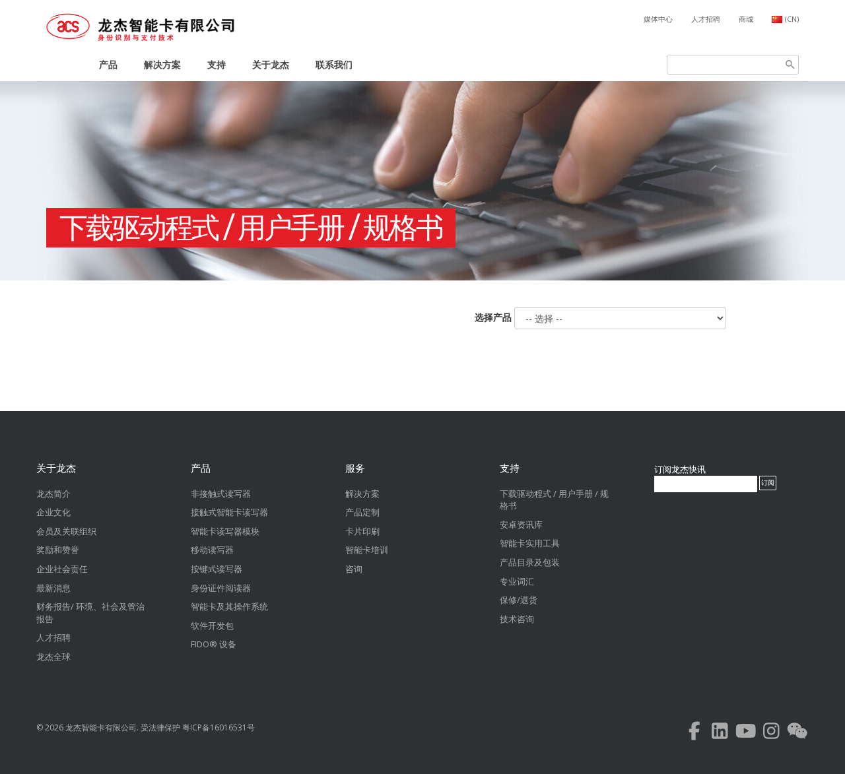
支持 (216, 64)
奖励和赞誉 (57, 550)
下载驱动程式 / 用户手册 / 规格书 (250, 227)
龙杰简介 (53, 494)
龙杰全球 (53, 656)
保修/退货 (518, 600)
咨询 (353, 569)
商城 (746, 19)
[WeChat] (797, 734)
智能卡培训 (366, 550)
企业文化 (53, 512)
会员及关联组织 (66, 531)
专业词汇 (517, 581)
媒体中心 (658, 19)
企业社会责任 (62, 569)
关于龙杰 (270, 64)
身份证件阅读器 (221, 588)
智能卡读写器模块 (225, 531)
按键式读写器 (216, 569)
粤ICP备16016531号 (218, 727)
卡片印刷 (362, 531)
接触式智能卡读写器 (229, 512)
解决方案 (162, 64)
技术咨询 (517, 619)
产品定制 (362, 512)
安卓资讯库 (521, 525)
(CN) (792, 19)
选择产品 (493, 317)
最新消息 (53, 588)
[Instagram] (771, 734)
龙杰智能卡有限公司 (101, 727)
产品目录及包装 (530, 562)
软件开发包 (212, 625)
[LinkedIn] (719, 734)
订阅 (767, 482)
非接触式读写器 (221, 494)
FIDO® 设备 (213, 644)
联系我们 (334, 64)
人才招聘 (705, 19)
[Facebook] (694, 734)
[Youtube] (745, 734)
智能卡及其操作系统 (229, 606)
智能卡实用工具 (530, 543)
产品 (108, 64)
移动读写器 (212, 550)
